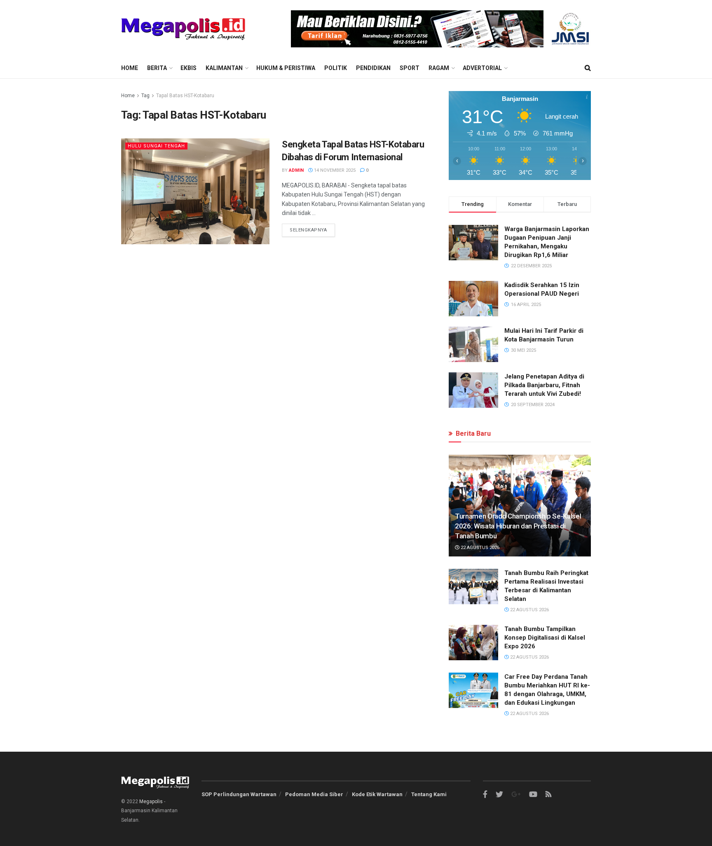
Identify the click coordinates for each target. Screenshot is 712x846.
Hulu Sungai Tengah (156, 146)
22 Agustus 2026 (479, 547)
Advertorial (482, 68)
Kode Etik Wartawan (377, 794)
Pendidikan (373, 68)
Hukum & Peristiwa (285, 68)
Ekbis (188, 68)
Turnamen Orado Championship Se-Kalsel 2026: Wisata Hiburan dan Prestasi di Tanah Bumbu (518, 526)
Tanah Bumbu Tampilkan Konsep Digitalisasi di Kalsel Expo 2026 (544, 637)
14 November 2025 (334, 170)
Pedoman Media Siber (314, 794)
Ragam (439, 68)
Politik (335, 68)
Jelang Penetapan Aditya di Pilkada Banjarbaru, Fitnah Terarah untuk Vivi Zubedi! (544, 385)
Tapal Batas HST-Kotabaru (185, 95)
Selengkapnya (308, 230)
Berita (157, 68)
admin (296, 170)
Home (129, 68)
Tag (145, 95)
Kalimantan (224, 68)
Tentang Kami (429, 794)
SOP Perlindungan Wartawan (238, 794)
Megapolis (151, 801)
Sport (409, 68)
